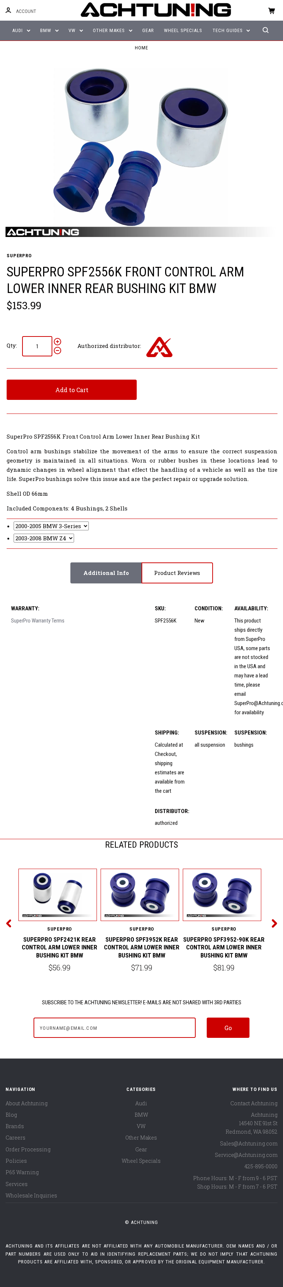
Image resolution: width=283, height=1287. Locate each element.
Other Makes (109, 30)
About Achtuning (27, 1103)
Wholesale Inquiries (31, 1195)
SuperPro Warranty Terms (37, 620)
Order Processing (28, 1149)
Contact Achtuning (253, 1103)
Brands (15, 1126)
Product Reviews (177, 572)
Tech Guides (228, 30)
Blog (11, 1114)
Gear (148, 30)
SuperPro (19, 255)
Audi (18, 30)
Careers (15, 1137)
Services (17, 1183)
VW (73, 30)
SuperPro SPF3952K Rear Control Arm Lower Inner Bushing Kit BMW (141, 947)
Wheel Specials (183, 30)
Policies (16, 1160)
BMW (46, 30)
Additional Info (106, 572)
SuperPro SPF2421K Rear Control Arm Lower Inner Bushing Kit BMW (59, 947)
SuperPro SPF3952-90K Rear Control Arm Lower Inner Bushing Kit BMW (224, 947)
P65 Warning (22, 1172)
